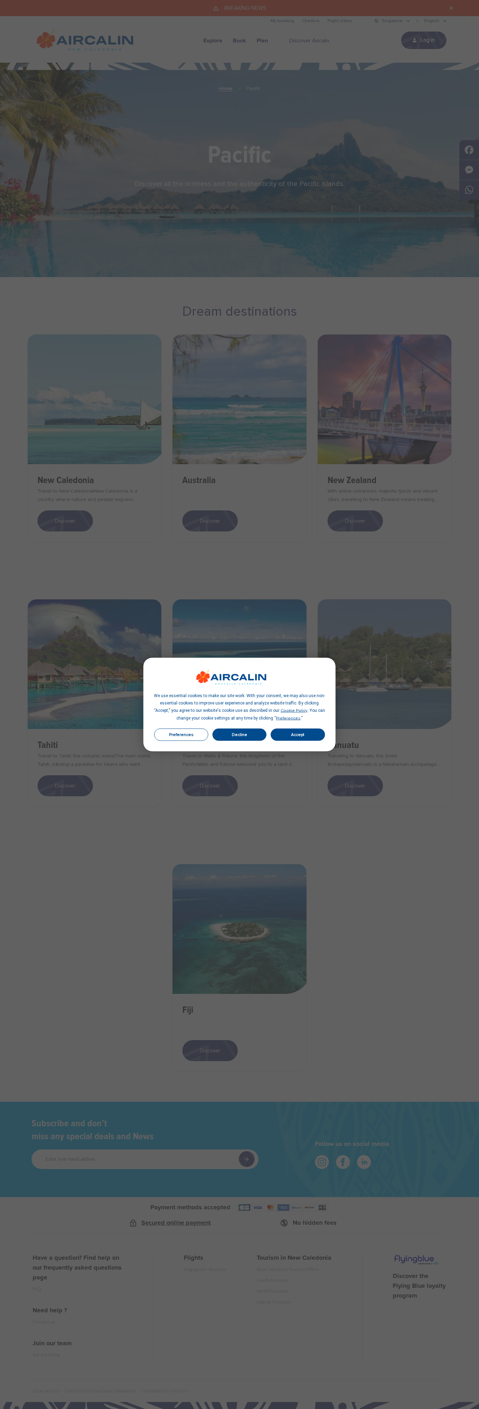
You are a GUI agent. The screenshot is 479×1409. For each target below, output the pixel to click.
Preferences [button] (288, 718)
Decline (239, 735)
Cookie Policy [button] (294, 711)
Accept (297, 735)
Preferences (181, 735)
